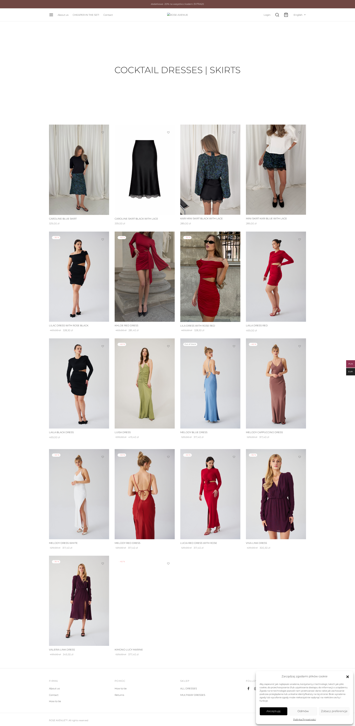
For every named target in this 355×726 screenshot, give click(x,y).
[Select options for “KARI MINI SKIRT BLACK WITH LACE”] (234, 141)
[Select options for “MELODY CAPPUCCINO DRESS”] (299, 354)
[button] (347, 676)
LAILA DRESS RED (257, 325)
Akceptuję (273, 711)
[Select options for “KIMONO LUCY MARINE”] (168, 572)
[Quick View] (102, 149)
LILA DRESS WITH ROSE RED (197, 325)
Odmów (303, 711)
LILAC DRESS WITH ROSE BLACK (68, 325)
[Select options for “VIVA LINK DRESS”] (299, 465)
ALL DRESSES (188, 688)
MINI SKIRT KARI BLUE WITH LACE (266, 218)
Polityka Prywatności (304, 719)
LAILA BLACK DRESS (61, 432)
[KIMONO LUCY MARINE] (145, 601)
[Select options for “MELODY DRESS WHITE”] (102, 465)
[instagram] (255, 688)
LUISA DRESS (123, 432)
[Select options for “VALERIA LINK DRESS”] (102, 572)
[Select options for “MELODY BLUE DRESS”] (234, 354)
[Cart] (286, 15)
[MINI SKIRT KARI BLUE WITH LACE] (276, 170)
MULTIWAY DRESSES (192, 694)
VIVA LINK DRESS (256, 542)
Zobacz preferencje (334, 711)
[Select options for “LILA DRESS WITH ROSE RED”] (234, 248)
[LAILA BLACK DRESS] (79, 383)
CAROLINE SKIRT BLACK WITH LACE (136, 218)
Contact (108, 14)
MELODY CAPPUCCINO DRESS (264, 432)
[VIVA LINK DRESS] (276, 494)
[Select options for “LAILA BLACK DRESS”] (102, 354)
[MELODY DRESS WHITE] (79, 494)
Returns (119, 694)
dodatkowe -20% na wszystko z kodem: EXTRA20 (177, 4)
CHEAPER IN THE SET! (86, 14)
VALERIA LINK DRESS (62, 649)
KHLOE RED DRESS (126, 325)
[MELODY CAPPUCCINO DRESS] (276, 383)
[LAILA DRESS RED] (276, 277)
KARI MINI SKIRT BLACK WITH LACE (201, 218)
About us (63, 14)
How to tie (55, 701)
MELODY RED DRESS (127, 542)
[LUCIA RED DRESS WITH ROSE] (210, 494)
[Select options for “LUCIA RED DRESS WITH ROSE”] (234, 465)
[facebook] (248, 688)
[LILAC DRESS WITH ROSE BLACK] (79, 277)
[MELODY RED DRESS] (145, 494)
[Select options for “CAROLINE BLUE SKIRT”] (102, 141)
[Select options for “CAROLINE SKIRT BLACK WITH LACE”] (168, 141)
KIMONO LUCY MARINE (129, 649)
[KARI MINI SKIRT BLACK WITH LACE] (210, 170)
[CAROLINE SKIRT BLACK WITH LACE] (145, 170)
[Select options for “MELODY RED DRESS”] (168, 465)
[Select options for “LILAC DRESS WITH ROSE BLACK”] (102, 248)
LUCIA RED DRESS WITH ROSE (198, 542)
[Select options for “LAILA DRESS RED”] (299, 248)
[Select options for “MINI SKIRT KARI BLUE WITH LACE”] (299, 141)
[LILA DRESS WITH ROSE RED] (210, 277)
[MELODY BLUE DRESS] (210, 383)
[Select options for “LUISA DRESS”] (168, 354)
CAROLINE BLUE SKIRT (63, 218)
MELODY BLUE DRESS (193, 432)
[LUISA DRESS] (145, 383)
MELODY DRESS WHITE (63, 542)
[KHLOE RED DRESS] (145, 277)
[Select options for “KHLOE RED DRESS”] (168, 248)
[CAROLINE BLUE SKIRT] (79, 170)
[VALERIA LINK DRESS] (79, 601)
